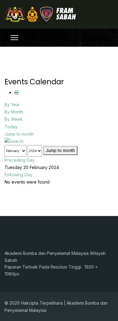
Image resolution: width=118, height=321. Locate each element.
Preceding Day (19, 160)
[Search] (59, 141)
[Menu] (14, 38)
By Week (14, 119)
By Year (12, 104)
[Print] (16, 92)
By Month (14, 111)
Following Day (18, 174)
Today (11, 126)
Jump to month (19, 134)
